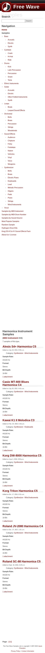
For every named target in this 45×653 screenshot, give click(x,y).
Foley (10, 144)
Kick (9, 67)
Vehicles (11, 154)
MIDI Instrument (10, 338)
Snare (10, 77)
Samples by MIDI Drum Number (14, 214)
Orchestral (8, 114)
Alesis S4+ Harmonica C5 (19, 346)
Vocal (6, 208)
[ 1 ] (10, 642)
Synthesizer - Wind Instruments (26, 353)
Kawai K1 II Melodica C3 (18, 420)
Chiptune (11, 141)
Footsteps (11, 147)
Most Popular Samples (10, 221)
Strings (10, 127)
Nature (10, 151)
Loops (6, 104)
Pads (10, 194)
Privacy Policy (15, 651)
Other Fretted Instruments (17, 97)
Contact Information (28, 651)
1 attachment (7, 377)
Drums (6, 63)
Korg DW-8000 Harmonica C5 (22, 455)
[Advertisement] (22, 259)
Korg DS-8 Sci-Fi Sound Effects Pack (16, 231)
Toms (10, 80)
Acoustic (11, 40)
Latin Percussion (14, 70)
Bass (6, 36)
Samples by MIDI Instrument (12, 211)
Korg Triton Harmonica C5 (20, 490)
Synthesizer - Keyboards (23, 427)
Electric (11, 43)
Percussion (12, 73)
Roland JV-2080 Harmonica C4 (23, 526)
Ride (9, 60)
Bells (10, 117)
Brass (10, 120)
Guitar (6, 87)
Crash (10, 53)
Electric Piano (13, 178)
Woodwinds (12, 130)
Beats (10, 107)
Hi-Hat (10, 56)
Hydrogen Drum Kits (9, 228)
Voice (10, 161)
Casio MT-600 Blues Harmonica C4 (16, 383)
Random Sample (8, 225)
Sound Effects (9, 134)
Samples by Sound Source (12, 218)
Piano (10, 198)
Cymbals (7, 50)
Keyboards (12, 181)
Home (4, 30)
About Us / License (9, 235)
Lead (10, 184)
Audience (11, 137)
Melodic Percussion (15, 188)
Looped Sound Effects (16, 110)
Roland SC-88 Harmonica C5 (22, 561)
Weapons (11, 164)
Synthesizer (8, 167)
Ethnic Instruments (11, 83)
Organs (10, 191)
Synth (10, 46)
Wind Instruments (14, 204)
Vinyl (10, 157)
